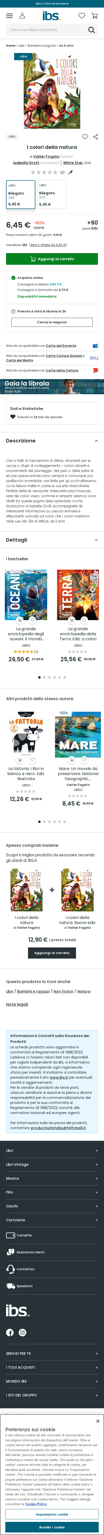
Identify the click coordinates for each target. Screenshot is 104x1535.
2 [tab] (44, 678)
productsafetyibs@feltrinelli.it (58, 1127)
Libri (9, 991)
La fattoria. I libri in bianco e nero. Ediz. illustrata (26, 774)
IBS (24, 245)
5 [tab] (60, 678)
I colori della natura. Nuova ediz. (77, 920)
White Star (73, 162)
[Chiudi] (97, 1421)
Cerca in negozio (52, 322)
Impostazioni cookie (52, 1514)
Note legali (17, 1004)
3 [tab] (49, 678)
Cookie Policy (36, 1503)
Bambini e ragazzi (33, 991)
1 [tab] (52, 125)
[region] (52, 1474)
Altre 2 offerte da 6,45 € (48, 245)
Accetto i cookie (52, 1527)
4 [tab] (55, 678)
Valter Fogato (46, 156)
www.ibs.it (59, 1077)
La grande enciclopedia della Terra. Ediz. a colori (78, 634)
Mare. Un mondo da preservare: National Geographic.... (78, 774)
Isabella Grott (26, 162)
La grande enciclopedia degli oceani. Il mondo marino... (26, 634)
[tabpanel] (52, 91)
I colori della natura (26, 920)
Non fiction (63, 991)
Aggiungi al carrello (55, 258)
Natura (83, 991)
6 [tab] (65, 678)
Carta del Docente (61, 345)
